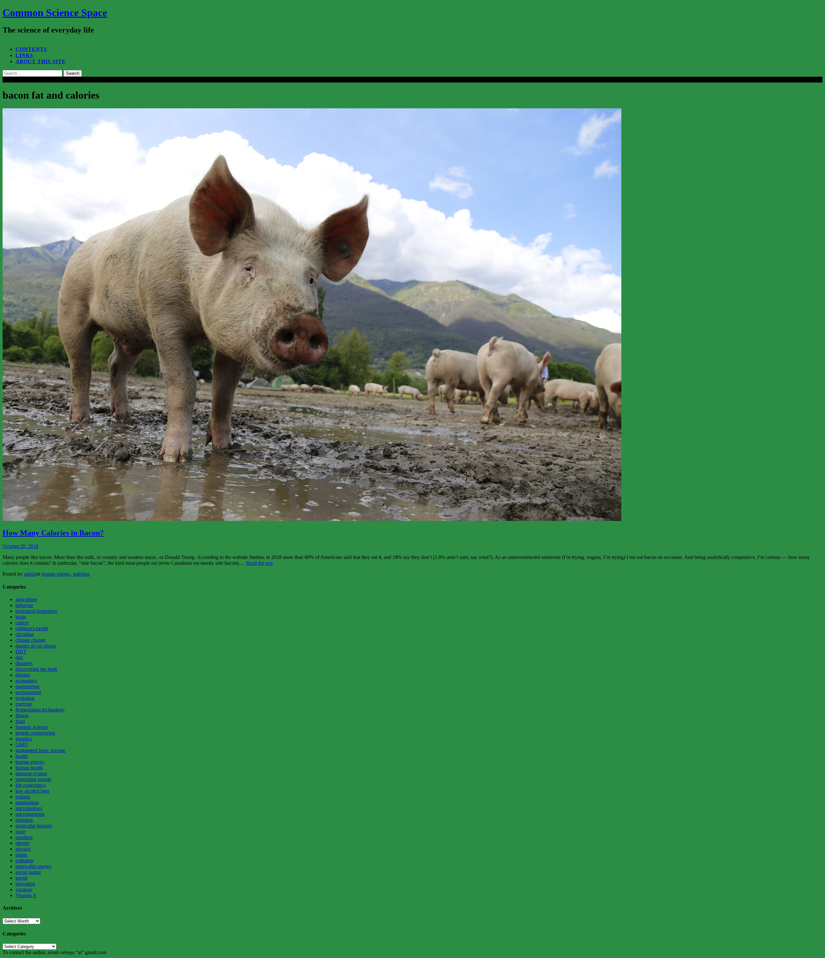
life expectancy (30, 785)
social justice (28, 872)
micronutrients (29, 814)
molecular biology (33, 825)
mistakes (24, 820)
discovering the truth (36, 669)
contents (31, 49)
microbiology (29, 808)
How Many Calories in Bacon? (53, 533)
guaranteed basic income (40, 750)
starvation (25, 883)
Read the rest (259, 563)
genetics (23, 738)
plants (21, 854)
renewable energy (33, 866)
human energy (56, 574)
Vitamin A (25, 895)
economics (26, 680)
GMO (21, 744)
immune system (31, 773)
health (21, 756)
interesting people (33, 779)
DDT (20, 651)
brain (20, 617)
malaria (22, 796)
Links (24, 55)
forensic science (31, 727)
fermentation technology (40, 709)
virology (24, 889)
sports (21, 878)
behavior (24, 605)
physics (23, 849)
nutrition (81, 574)
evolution (24, 698)
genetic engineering (35, 733)
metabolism (27, 802)
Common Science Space (55, 12)
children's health (31, 628)
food (20, 721)
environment (28, 692)
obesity (22, 843)
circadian (24, 634)
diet (19, 657)
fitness (21, 715)
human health (29, 767)
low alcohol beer (32, 791)
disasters (24, 663)
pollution (24, 860)
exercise (23, 704)
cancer (22, 622)
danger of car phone (35, 646)
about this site (40, 61)
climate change (30, 640)
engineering (27, 686)
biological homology (36, 611)
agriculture (26, 599)
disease (22, 675)
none (20, 831)
